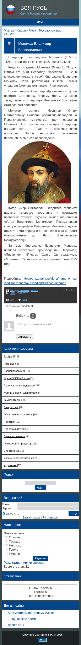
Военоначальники (14, 371)
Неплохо (15, 545)
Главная (9, 30)
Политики (9, 421)
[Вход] (33, 316)
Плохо (13, 549)
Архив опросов (33, 562)
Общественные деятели (18, 414)
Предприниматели (15, 429)
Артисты (9, 363)
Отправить (24, 336)
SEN (12, 293)
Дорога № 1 (16, 625)
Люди (32, 30)
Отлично (15, 537)
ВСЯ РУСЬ (33, 8)
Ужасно (14, 553)
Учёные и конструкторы (18, 458)
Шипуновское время (22, 619)
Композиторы (12, 400)
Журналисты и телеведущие (21, 392)
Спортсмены (11, 450)
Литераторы (11, 407)
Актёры (8, 356)
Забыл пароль (31, 517)
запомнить (12, 513)
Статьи (21, 30)
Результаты (12, 562)
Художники (10, 465)
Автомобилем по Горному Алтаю (31, 613)
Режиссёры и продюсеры (18, 443)
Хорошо (14, 541)
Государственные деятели (24, 290)
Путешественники (14, 436)
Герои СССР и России (17, 378)
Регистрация (50, 517)
